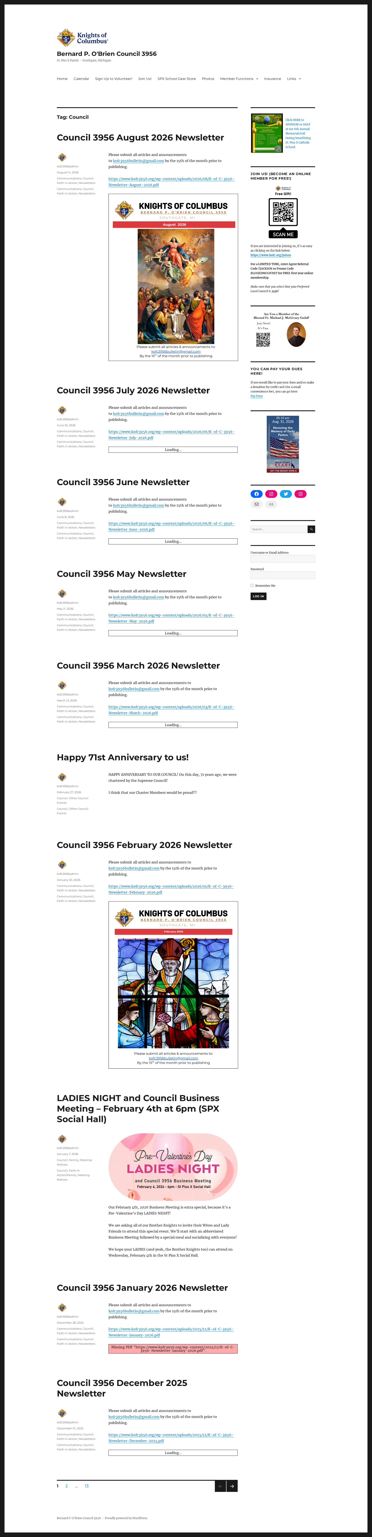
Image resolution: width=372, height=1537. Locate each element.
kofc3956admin (68, 166)
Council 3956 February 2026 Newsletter (144, 1006)
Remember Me (265, 586)
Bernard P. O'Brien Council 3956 (107, 53)
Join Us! (145, 79)
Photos (208, 79)
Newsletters (87, 183)
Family (74, 1321)
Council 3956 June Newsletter (123, 482)
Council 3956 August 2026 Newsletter (140, 137)
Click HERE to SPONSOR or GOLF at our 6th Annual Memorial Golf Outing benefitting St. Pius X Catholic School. (298, 133)
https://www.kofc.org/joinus (271, 255)
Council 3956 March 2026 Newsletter (138, 665)
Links (291, 79)
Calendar (81, 79)
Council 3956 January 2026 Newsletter (142, 1449)
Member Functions (236, 79)
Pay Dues (257, 396)
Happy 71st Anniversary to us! (123, 918)
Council (88, 178)
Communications (69, 178)
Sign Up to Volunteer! (113, 79)
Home (62, 79)
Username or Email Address (270, 553)
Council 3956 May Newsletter (121, 573)
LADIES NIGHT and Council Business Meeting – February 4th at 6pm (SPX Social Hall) (138, 1269)
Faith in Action (67, 183)
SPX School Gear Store (177, 79)
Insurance (272, 79)
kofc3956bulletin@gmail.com (138, 161)
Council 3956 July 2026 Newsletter (133, 390)
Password (257, 569)
